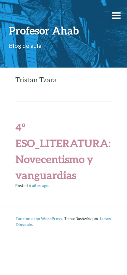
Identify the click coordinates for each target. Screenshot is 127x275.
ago (38, 185)
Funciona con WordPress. (39, 218)
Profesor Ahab (44, 30)
